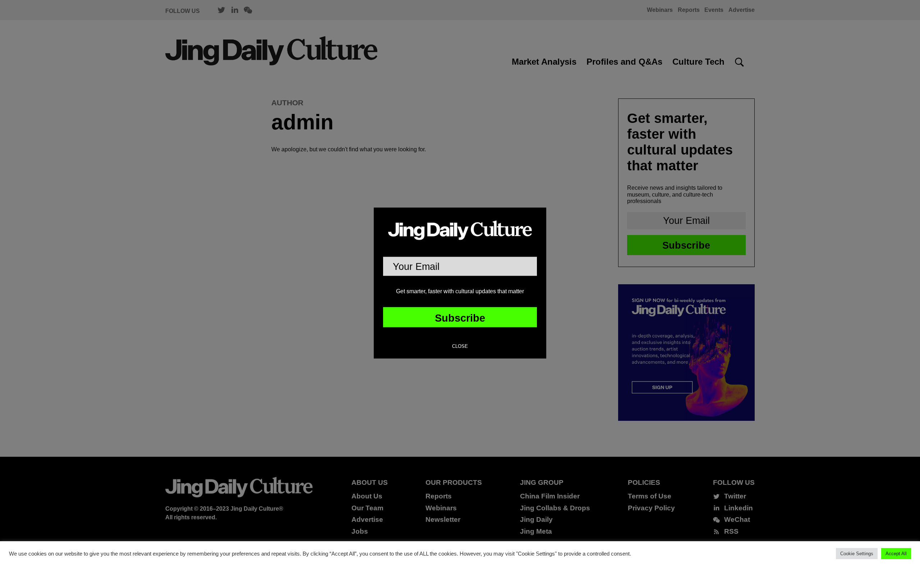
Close (460, 346)
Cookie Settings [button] (856, 553)
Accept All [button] (896, 553)
